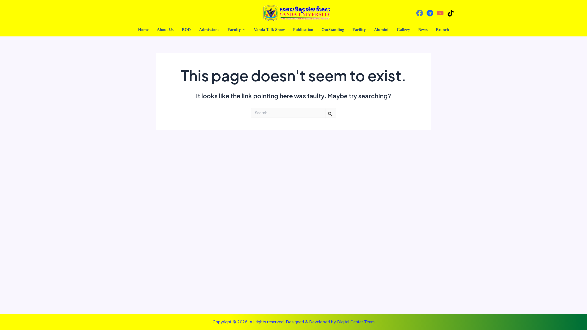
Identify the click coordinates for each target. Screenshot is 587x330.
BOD (186, 29)
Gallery (403, 29)
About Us (165, 29)
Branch (442, 29)
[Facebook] (419, 13)
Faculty (234, 29)
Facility (359, 29)
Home (143, 29)
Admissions (209, 29)
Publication (303, 29)
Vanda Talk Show (269, 29)
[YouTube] (440, 13)
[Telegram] (429, 13)
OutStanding (332, 29)
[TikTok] (450, 13)
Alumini (381, 29)
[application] (243, 29)
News (423, 29)
